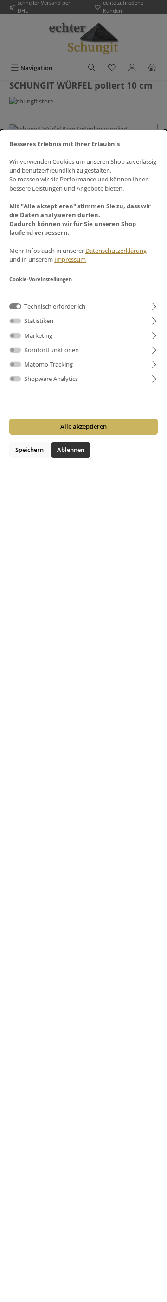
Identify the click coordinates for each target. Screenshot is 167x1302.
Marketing (38, 335)
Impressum (70, 259)
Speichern (29, 449)
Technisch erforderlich (54, 306)
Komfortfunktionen (51, 350)
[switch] (15, 321)
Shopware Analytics (51, 378)
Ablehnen (70, 449)
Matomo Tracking (48, 364)
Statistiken (38, 320)
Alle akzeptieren (83, 426)
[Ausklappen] (154, 305)
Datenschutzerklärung (116, 250)
